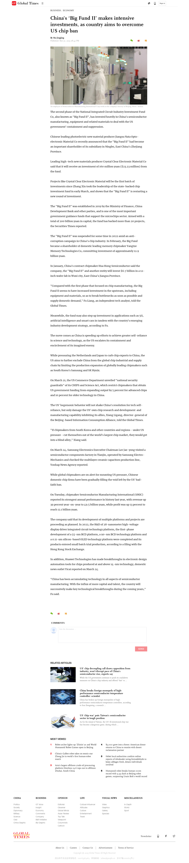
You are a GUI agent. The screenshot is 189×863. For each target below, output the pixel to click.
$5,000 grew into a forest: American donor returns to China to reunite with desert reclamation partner (126, 747)
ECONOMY (68, 10)
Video (104, 804)
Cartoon (61, 825)
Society (17, 807)
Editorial (61, 804)
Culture (83, 810)
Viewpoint (62, 819)
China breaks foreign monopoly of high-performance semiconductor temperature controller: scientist (101, 693)
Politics (17, 804)
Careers (73, 847)
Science (17, 816)
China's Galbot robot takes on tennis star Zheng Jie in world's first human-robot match (74, 756)
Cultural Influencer (87, 804)
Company (40, 816)
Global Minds (63, 810)
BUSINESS (55, 10)
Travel (82, 816)
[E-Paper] (149, 3)
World (126, 807)
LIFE (82, 798)
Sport (126, 810)
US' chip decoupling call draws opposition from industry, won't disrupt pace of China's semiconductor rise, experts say (105, 671)
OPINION (63, 798)
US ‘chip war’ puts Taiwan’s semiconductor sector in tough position (103, 717)
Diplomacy (18, 810)
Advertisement (105, 847)
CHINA (17, 798)
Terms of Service (126, 847)
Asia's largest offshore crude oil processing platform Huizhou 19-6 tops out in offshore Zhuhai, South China (75, 768)
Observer (61, 807)
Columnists (63, 822)
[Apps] (153, 3)
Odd (15, 819)
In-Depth (128, 804)
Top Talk (61, 816)
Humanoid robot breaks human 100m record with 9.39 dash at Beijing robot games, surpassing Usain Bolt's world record (126, 774)
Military (16, 813)
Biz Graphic (40, 822)
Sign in (162, 3)
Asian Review (63, 813)
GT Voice (39, 804)
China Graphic (20, 822)
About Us (59, 847)
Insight (38, 807)
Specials (105, 813)
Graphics (106, 807)
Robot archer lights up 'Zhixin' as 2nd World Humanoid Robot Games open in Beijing (75, 746)
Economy (40, 810)
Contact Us (88, 847)
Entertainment (86, 813)
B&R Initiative (41, 819)
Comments (40, 813)
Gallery (105, 810)
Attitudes (83, 807)
